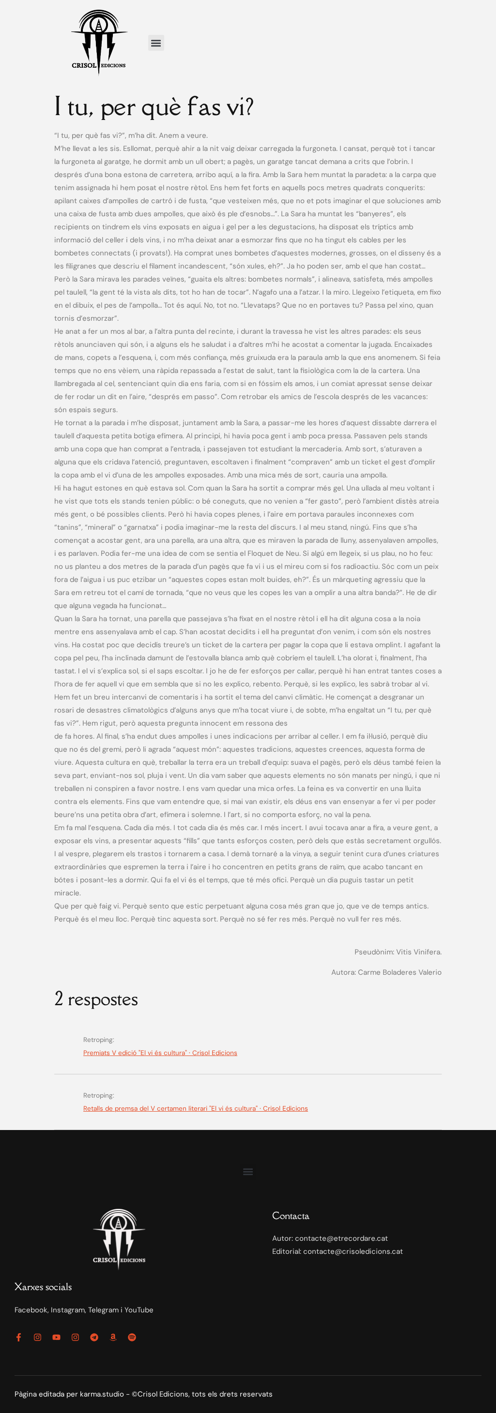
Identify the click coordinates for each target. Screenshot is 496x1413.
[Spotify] (132, 1337)
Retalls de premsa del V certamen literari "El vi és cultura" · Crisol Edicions (195, 1108)
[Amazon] (113, 1337)
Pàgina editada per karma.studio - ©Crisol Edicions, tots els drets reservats (144, 1394)
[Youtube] (56, 1337)
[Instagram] (37, 1337)
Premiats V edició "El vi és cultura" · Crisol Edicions (160, 1053)
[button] (156, 43)
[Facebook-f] (19, 1337)
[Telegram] (94, 1337)
